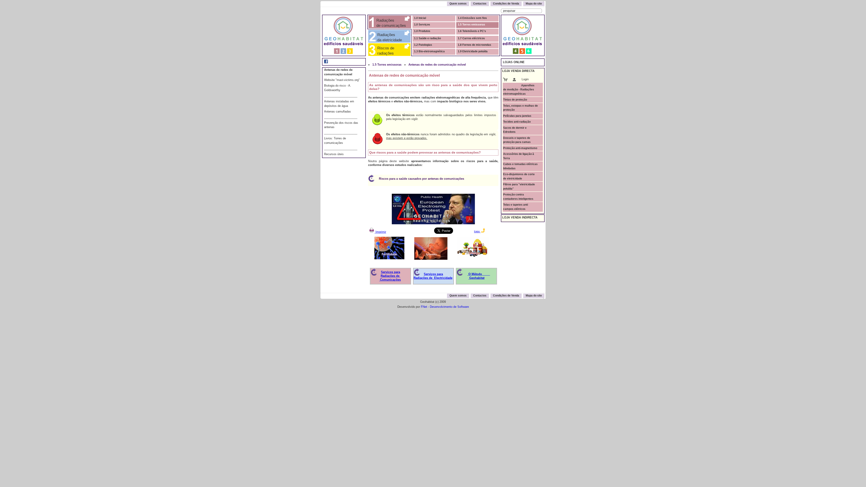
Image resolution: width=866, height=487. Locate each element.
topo (477, 231)
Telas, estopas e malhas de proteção (520, 107)
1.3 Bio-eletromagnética (429, 51)
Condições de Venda (506, 3)
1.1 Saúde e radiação (427, 38)
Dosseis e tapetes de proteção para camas (517, 140)
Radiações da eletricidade (388, 37)
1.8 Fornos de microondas (474, 44)
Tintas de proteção (515, 99)
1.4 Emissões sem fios (472, 18)
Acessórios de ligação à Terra (518, 156)
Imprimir (380, 232)
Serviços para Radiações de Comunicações (390, 275)
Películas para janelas (517, 115)
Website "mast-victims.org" (342, 80)
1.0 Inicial (420, 18)
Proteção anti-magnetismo (520, 148)
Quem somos (458, 3)
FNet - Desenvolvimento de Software (445, 306)
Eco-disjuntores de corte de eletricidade (519, 176)
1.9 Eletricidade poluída (473, 51)
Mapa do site (534, 3)
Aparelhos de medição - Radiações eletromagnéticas (518, 89)
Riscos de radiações (388, 50)
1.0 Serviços (422, 24)
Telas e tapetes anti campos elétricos (515, 206)
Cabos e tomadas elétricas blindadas (520, 166)
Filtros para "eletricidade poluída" (519, 186)
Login (525, 79)
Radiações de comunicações (390, 23)
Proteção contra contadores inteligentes (518, 196)
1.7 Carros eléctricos (471, 38)
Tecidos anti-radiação (517, 121)
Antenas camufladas (337, 111)
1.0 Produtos (422, 31)
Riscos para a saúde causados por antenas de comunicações (421, 178)
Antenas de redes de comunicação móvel (437, 64)
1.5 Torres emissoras (471, 24)
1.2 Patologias (423, 44)
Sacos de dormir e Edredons (515, 129)
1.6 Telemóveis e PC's (472, 31)
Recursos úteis (334, 154)
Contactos (479, 3)
